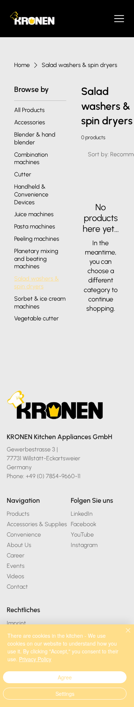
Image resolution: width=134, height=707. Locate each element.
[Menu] (119, 18)
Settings (64, 693)
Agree (65, 677)
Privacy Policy (35, 659)
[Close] (124, 635)
